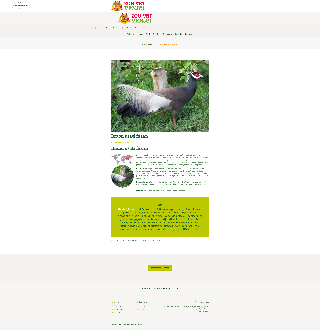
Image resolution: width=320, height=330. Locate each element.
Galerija (142, 306)
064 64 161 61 (204, 311)
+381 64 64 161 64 (18, 8)
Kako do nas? (119, 302)
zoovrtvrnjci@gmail (196, 309)
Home (143, 44)
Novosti (117, 313)
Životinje (143, 302)
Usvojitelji (118, 309)
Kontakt (142, 309)
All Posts (152, 44)
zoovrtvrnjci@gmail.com (21, 5)
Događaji (117, 306)
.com (207, 309)
